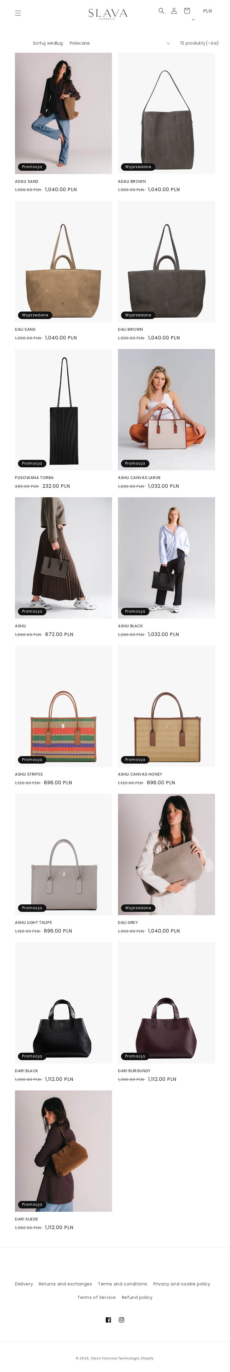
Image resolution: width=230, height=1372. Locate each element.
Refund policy (137, 1297)
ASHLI (20, 626)
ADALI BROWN (132, 181)
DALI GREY (128, 922)
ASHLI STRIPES (29, 774)
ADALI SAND (27, 181)
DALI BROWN (130, 329)
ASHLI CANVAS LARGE (139, 477)
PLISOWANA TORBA (34, 477)
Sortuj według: (48, 43)
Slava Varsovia (104, 1358)
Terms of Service (96, 1297)
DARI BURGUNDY (134, 1071)
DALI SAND (25, 329)
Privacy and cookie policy (182, 1284)
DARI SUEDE (26, 1219)
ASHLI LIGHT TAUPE (33, 922)
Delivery (24, 1284)
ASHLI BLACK (130, 626)
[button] (18, 13)
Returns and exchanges (65, 1284)
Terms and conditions (122, 1284)
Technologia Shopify (136, 1358)
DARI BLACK (26, 1071)
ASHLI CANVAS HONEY (140, 774)
